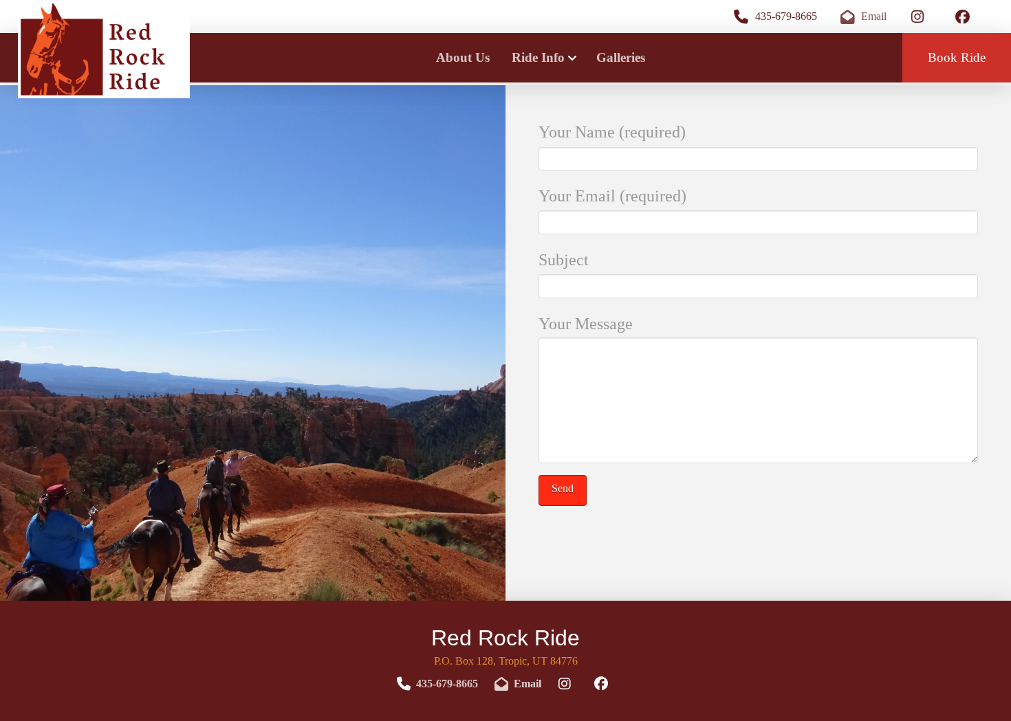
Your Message (586, 324)
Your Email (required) (612, 196)
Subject (564, 260)
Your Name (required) (612, 132)
